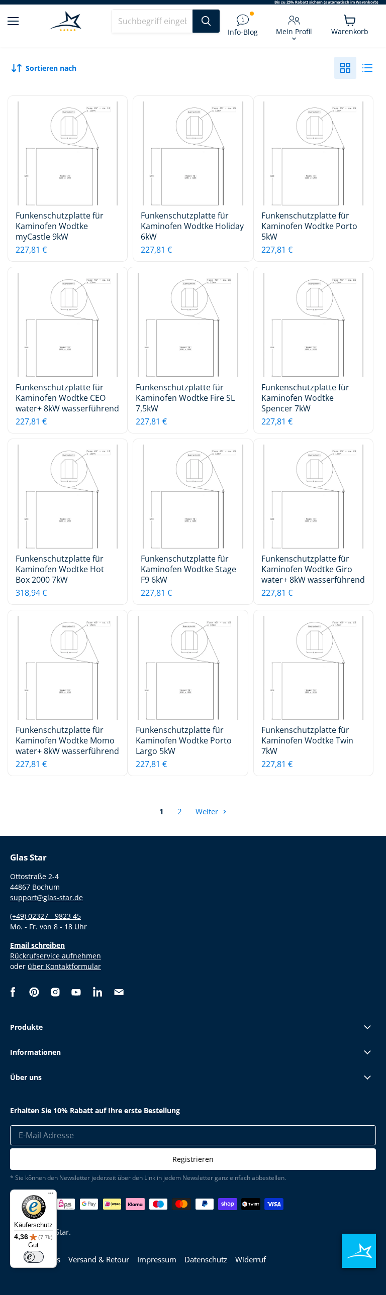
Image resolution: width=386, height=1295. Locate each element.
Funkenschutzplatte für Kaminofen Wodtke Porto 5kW (309, 226)
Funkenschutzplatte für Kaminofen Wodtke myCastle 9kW (60, 226)
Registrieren (193, 1159)
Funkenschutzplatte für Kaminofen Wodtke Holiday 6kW (192, 226)
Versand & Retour (98, 1259)
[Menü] (51, 1196)
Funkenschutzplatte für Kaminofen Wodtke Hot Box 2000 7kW (60, 569)
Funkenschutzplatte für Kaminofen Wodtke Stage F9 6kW (188, 569)
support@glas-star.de (46, 897)
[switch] (34, 1257)
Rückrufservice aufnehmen (55, 955)
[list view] (367, 68)
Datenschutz (205, 1259)
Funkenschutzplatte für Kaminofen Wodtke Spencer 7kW (305, 398)
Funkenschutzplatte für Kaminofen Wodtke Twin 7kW (307, 740)
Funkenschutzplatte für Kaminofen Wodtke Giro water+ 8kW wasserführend (313, 569)
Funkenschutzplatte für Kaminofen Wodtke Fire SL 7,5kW (185, 398)
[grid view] (345, 68)
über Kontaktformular (64, 966)
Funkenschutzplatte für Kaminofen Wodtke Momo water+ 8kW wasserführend (67, 740)
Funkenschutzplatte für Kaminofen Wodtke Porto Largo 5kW (184, 740)
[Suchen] (206, 21)
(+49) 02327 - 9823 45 (45, 916)
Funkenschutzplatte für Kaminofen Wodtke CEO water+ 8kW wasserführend (67, 398)
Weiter (208, 811)
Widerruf (250, 1259)
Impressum (156, 1259)
